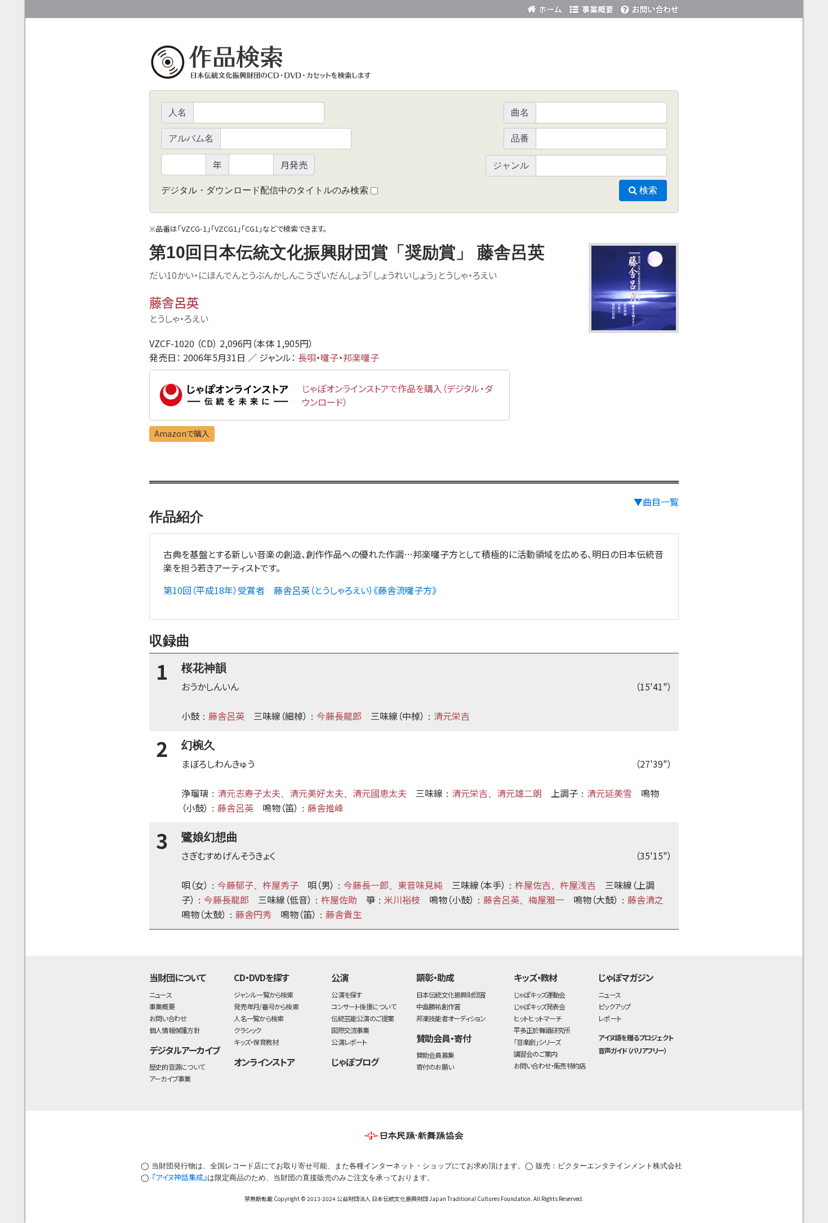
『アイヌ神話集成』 (179, 1177)
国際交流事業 (350, 1030)
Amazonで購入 (182, 433)
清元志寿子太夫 (249, 793)
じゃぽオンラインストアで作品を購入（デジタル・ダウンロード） (397, 395)
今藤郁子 (235, 885)
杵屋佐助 (339, 899)
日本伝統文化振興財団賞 (451, 994)
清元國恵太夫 (380, 793)
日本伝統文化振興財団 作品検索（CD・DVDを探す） (414, 64)
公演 (339, 977)
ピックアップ (614, 1006)
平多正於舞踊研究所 (542, 1030)
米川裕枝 (402, 899)
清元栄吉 (452, 716)
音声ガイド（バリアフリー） (632, 1050)
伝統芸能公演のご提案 (362, 1018)
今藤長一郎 (366, 885)
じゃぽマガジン (625, 977)
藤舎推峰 (326, 807)
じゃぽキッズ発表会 (540, 1006)
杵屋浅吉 (578, 885)
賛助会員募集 (435, 1055)
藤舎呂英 (174, 302)
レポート (609, 1018)
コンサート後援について (363, 1006)
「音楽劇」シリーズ (537, 1042)
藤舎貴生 (344, 914)
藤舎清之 (645, 899)
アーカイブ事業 (170, 1078)
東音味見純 (420, 885)
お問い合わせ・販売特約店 (550, 1065)
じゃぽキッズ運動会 (540, 994)
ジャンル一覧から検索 (263, 994)
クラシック (247, 1030)
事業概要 (591, 7)
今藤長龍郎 (339, 716)
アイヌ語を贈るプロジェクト (635, 1037)
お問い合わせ (648, 7)
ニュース (160, 994)
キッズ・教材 (536, 977)
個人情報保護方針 (174, 1030)
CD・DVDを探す (261, 977)
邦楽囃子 (361, 357)
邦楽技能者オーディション (451, 1018)
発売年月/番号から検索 (266, 1006)
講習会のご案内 (536, 1053)
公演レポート (349, 1042)
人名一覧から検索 (258, 1018)
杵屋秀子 (280, 885)
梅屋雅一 (546, 899)
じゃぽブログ (355, 1062)
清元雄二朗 (519, 793)
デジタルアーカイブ (184, 1050)
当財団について (177, 977)
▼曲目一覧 (656, 501)
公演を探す (346, 994)
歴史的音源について (176, 1066)
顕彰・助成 (435, 977)
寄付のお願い (434, 1066)
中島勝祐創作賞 (438, 1006)
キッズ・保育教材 (256, 1042)
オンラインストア (264, 1062)
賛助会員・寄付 (443, 1038)
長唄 (307, 357)
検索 (647, 190)
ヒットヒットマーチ (538, 1018)
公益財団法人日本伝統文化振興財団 (210, 8)
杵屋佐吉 (533, 885)
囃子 (329, 357)
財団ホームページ (546, 7)
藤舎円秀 (253, 914)
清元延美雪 (609, 793)
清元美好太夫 (317, 793)
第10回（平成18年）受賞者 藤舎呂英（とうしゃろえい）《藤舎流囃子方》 (300, 590)
